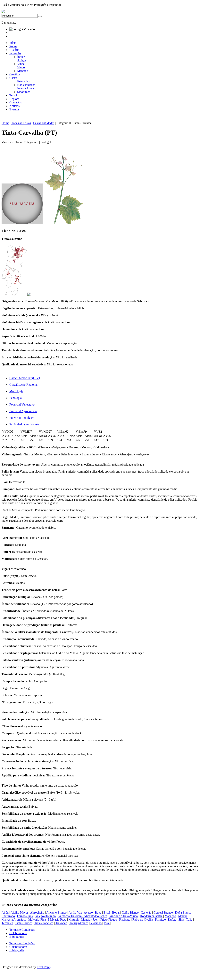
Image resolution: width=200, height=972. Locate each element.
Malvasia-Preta (57, 919)
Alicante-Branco (56, 912)
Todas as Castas (21, 123)
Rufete (172, 919)
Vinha (21, 63)
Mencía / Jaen (89, 919)
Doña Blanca (183, 912)
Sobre (13, 46)
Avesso (88, 912)
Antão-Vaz (75, 912)
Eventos (14, 109)
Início (12, 42)
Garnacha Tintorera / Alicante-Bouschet (82, 916)
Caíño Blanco (130, 912)
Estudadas (23, 81)
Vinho (21, 67)
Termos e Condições (22, 929)
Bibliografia (16, 936)
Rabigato (124, 919)
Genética (14, 74)
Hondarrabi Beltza (151, 916)
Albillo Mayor (19, 912)
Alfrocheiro (37, 912)
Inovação (15, 53)
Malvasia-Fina (37, 919)
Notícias (14, 106)
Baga (98, 912)
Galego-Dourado (45, 916)
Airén (5, 912)
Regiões (14, 99)
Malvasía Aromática (14, 919)
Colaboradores (18, 933)
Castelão (146, 912)
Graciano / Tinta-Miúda (123, 916)
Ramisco (160, 919)
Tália (189, 919)
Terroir (13, 95)
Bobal (116, 912)
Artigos (21, 60)
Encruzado (8, 916)
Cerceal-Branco (163, 912)
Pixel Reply (44, 967)
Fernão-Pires (25, 916)
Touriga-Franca (78, 923)
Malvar (182, 916)
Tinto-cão (61, 923)
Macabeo (170, 916)
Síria (181, 919)
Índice (21, 56)
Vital (107, 923)
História (14, 49)
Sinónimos (23, 91)
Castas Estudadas (43, 123)
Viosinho (96, 923)
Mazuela (74, 919)
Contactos (15, 102)
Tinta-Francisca (43, 923)
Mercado (22, 70)
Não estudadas (26, 84)
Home (5, 123)
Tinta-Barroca (23, 923)
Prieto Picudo (108, 919)
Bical (107, 912)
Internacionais (25, 88)
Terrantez (7, 923)
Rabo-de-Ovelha (142, 919)
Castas (13, 77)
